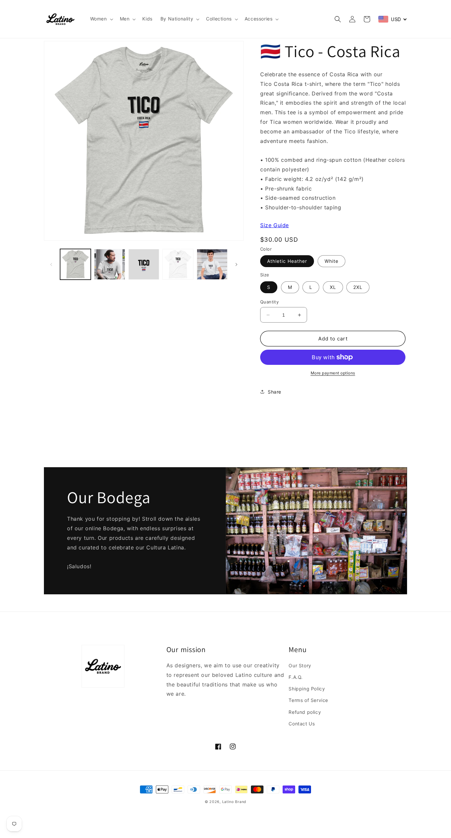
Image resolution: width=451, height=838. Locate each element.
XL (333, 287)
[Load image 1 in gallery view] (75, 264)
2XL (358, 287)
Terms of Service (308, 700)
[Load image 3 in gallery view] (143, 264)
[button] (101, 19)
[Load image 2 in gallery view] (109, 264)
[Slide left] (51, 264)
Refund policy (305, 712)
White (331, 261)
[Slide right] (236, 264)
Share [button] (274, 392)
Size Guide (274, 225)
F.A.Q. (296, 677)
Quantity (269, 301)
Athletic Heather (287, 261)
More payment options (333, 372)
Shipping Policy (307, 688)
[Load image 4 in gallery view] (177, 264)
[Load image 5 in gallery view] (212, 264)
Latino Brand (234, 801)
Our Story (300, 665)
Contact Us (302, 723)
